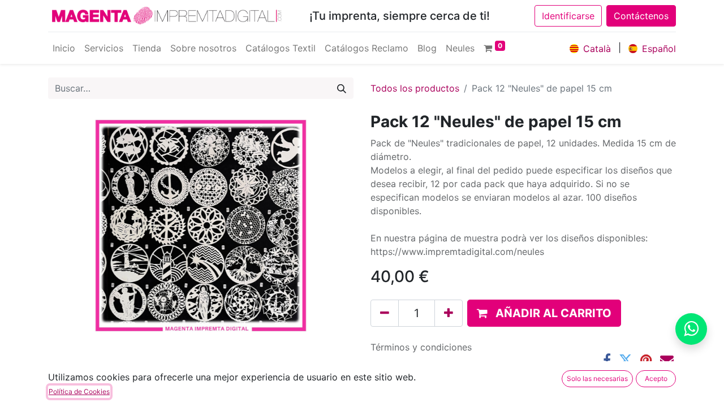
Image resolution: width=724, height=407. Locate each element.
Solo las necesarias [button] (597, 378)
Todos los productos (414, 88)
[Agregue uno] (448, 313)
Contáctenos (641, 15)
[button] (544, 313)
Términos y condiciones (421, 347)
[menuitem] (64, 48)
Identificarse (568, 15)
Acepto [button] (656, 378)
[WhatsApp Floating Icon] (691, 329)
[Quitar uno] (384, 313)
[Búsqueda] (342, 88)
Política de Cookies (79, 391)
